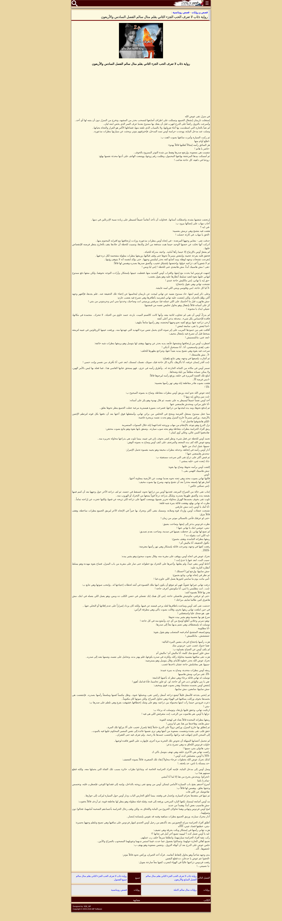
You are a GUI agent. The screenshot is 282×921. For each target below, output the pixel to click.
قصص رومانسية (119, 890)
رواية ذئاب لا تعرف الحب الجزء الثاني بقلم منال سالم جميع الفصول (101, 878)
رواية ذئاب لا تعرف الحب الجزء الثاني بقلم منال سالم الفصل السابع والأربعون (171, 878)
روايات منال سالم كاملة (185, 890)
